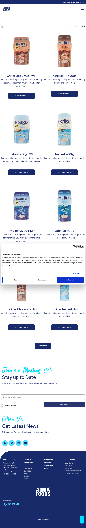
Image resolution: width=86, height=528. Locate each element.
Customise (42, 280)
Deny (16, 280)
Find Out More (21, 96)
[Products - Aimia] (7, 9)
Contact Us (80, 2)
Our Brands (28, 463)
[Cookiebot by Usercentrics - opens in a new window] (74, 246)
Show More (43, 346)
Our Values (48, 460)
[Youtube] (25, 443)
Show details (74, 273)
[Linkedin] (19, 443)
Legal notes (69, 460)
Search (67, 2)
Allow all (70, 280)
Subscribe (64, 404)
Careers (47, 463)
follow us (7, 500)
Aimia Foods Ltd (9, 460)
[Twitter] (12, 443)
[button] (82, 520)
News (73, 2)
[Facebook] (5, 443)
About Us (27, 460)
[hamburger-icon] (82, 9)
